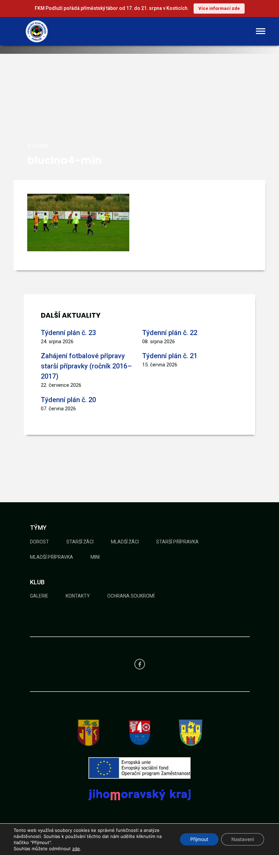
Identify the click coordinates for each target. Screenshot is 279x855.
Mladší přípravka (51, 557)
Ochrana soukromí (130, 596)
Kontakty (78, 596)
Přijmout (199, 839)
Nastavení (242, 839)
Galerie (39, 596)
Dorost (39, 541)
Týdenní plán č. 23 (68, 333)
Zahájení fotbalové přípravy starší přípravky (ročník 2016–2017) (86, 366)
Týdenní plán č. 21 (169, 356)
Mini (95, 557)
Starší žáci (80, 541)
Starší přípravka (177, 541)
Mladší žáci (125, 541)
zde (76, 848)
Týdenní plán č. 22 (169, 333)
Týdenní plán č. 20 (68, 400)
